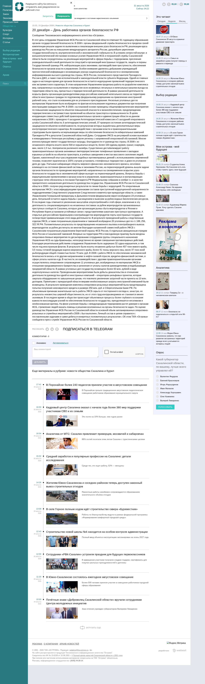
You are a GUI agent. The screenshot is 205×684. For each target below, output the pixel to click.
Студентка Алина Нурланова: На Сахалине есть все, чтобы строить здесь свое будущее (171, 167)
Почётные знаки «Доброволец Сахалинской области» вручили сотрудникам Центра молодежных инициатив (94, 601)
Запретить (48, 16)
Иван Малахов (166, 388)
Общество (8, 26)
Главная (7, 6)
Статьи (6, 42)
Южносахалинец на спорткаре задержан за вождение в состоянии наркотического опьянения (79, 18)
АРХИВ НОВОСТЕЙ (69, 644)
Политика (8, 10)
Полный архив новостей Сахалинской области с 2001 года (97, 655)
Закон (6, 14)
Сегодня (161, 21)
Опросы (7, 66)
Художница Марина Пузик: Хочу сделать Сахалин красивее (171, 207)
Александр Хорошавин (170, 392)
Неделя (171, 21)
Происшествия (10, 22)
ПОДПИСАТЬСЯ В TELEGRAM (88, 329)
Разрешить (63, 16)
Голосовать (165, 407)
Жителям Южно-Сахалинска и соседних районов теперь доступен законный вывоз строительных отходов (94, 484)
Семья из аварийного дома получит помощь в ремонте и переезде (171, 61)
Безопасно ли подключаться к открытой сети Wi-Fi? (170, 314)
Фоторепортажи (11, 54)
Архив (6, 75)
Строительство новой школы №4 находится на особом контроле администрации (97, 531)
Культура (7, 30)
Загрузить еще (93, 628)
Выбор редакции (11, 50)
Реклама (37, 644)
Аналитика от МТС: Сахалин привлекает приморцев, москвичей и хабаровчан (95, 433)
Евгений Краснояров (169, 380)
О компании (51, 644)
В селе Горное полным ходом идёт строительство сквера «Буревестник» (92, 509)
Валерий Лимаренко (169, 400)
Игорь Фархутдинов (169, 384)
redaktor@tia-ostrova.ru (78, 650)
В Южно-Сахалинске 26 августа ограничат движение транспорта (170, 39)
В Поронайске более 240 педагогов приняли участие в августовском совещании (96, 384)
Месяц (182, 21)
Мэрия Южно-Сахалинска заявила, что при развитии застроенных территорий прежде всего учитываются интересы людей (170, 338)
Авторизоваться (60, 343)
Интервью (8, 38)
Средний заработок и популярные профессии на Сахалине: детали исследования (88, 458)
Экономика (8, 18)
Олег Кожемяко (167, 396)
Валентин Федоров (169, 376)
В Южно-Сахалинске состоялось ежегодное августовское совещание (89, 577)
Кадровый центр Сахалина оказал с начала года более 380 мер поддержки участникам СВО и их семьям (93, 409)
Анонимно (41, 343)
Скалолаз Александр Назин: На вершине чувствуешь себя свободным (169, 187)
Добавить (40, 362)
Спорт (6, 34)
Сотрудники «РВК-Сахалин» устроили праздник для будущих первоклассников (95, 554)
